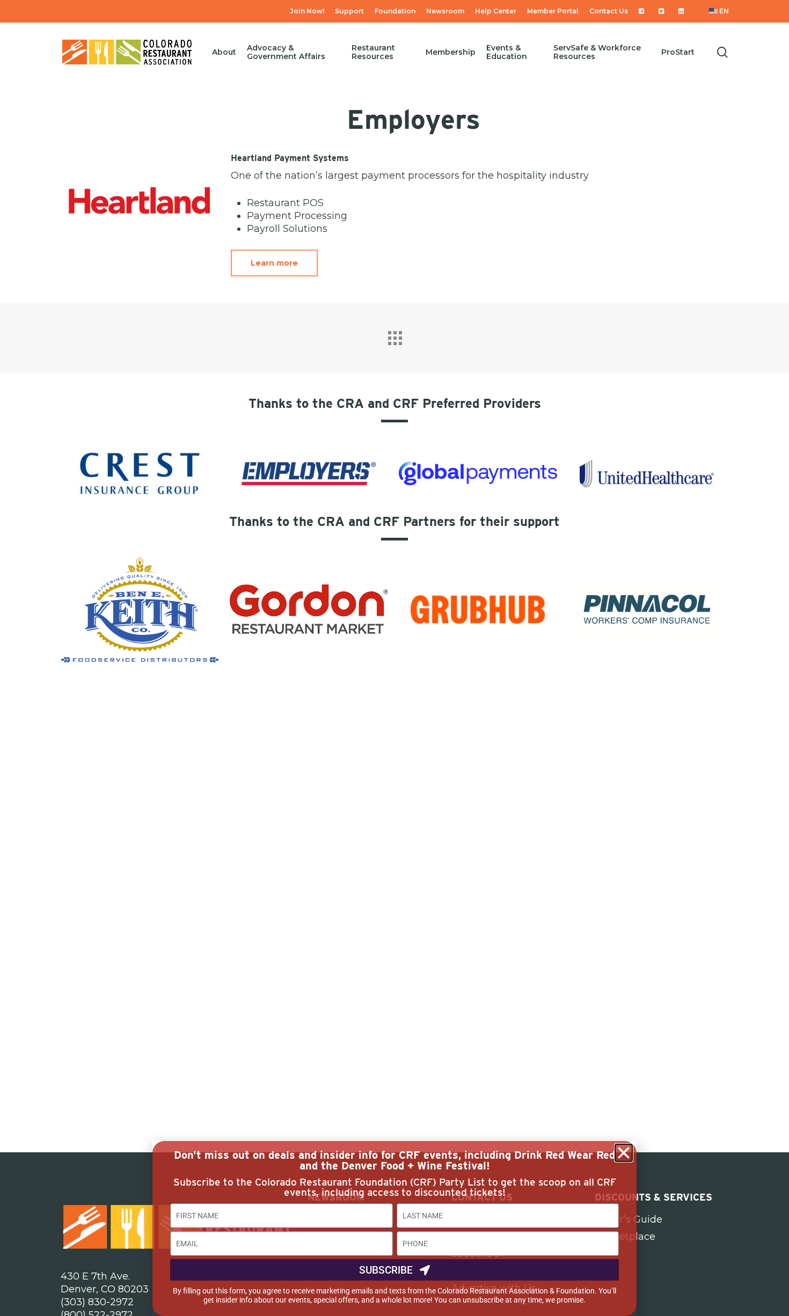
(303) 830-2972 (97, 1302)
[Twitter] (663, 11)
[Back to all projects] (394, 335)
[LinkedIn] (683, 11)
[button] (624, 1153)
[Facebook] (643, 11)
